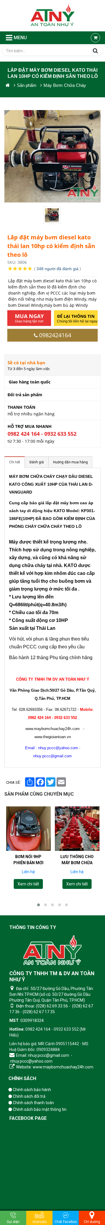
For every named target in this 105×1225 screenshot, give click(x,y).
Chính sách (22, 1078)
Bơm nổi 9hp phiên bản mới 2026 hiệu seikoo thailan (28, 865)
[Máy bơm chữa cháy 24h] (53, 15)
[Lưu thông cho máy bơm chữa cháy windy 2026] (77, 828)
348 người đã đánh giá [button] (57, 268)
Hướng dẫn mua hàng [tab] (70, 462)
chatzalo (39, 1222)
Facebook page (28, 1118)
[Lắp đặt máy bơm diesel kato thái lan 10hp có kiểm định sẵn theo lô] (52, 215)
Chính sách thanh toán (33, 1102)
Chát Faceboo (66, 1222)
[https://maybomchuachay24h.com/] (8, 85)
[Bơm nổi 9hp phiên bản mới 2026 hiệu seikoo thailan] (28, 828)
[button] (38, 905)
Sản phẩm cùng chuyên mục (39, 794)
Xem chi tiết (28, 884)
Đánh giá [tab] (36, 462)
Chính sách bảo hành (31, 1089)
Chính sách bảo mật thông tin (39, 1109)
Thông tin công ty (32, 927)
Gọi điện (13, 1222)
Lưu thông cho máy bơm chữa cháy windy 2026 (77, 862)
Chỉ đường (92, 1222)
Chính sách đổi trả (29, 1096)
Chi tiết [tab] (14, 462)
